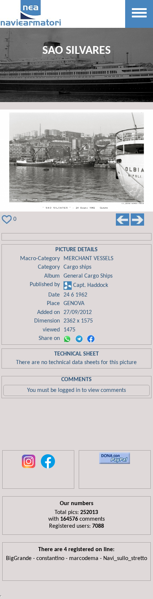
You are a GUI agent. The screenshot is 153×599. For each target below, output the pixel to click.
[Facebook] (91, 339)
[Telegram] (79, 339)
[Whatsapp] (67, 339)
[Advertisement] (76, 426)
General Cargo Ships (88, 276)
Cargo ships (77, 267)
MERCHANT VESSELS (88, 259)
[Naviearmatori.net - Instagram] (29, 469)
